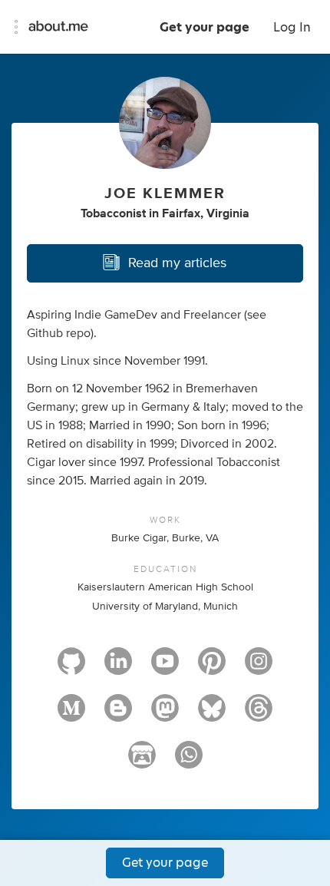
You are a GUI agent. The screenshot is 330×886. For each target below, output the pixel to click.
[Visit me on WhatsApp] (189, 761)
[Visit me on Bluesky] (212, 714)
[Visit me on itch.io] (142, 761)
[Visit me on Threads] (258, 714)
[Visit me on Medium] (71, 714)
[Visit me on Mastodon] (165, 714)
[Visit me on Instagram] (258, 667)
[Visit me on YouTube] (165, 667)
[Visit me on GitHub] (71, 667)
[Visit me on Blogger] (118, 714)
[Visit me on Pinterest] (212, 667)
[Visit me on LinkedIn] (118, 667)
